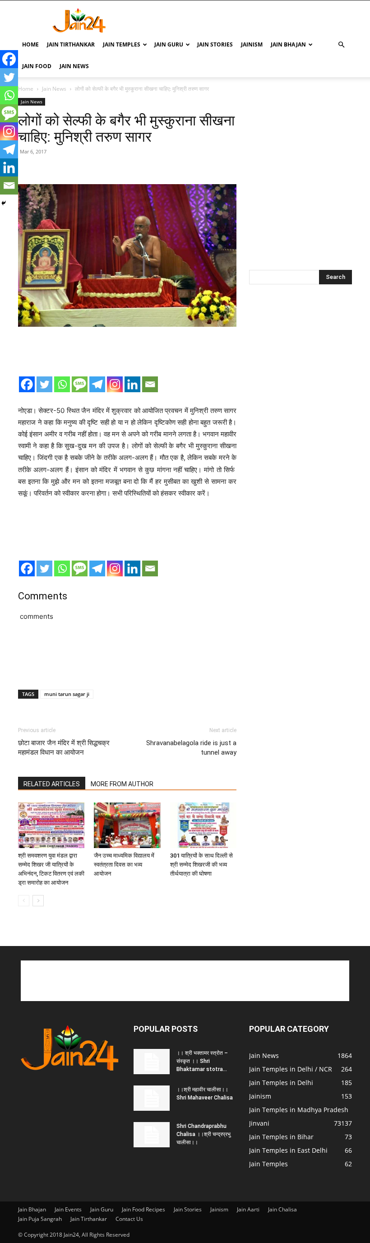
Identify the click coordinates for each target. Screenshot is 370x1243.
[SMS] (80, 384)
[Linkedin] (132, 384)
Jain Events (68, 1209)
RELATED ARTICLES (51, 784)
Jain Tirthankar (71, 44)
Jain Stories (215, 44)
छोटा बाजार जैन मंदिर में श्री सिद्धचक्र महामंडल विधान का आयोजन (64, 747)
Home (30, 44)
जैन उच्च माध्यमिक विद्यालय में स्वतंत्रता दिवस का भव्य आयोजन (124, 864)
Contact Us (129, 1219)
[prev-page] (23, 900)
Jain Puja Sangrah (40, 1219)
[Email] (150, 384)
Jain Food (36, 66)
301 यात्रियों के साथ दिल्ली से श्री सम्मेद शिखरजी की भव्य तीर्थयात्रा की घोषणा (201, 864)
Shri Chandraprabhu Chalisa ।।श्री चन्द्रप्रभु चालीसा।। (203, 1134)
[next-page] (38, 900)
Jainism (252, 44)
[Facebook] (27, 384)
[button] (341, 45)
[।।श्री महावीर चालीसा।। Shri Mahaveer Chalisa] (152, 1098)
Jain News (74, 66)
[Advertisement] (246, 20)
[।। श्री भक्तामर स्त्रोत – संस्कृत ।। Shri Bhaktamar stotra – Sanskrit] (152, 1061)
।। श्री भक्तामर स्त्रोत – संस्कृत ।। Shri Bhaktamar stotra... (202, 1061)
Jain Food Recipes (143, 1209)
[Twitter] (44, 384)
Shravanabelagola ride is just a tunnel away (191, 747)
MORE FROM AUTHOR (122, 784)
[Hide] (3, 203)
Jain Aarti (248, 1209)
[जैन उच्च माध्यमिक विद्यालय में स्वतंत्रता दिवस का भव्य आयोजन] (127, 825)
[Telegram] (97, 384)
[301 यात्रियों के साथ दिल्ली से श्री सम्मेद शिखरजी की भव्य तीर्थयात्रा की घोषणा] (203, 825)
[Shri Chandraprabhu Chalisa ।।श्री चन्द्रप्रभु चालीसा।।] (152, 1134)
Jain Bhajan (288, 44)
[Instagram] (115, 384)
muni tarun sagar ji (66, 694)
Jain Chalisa (282, 1209)
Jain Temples (121, 44)
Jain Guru (168, 44)
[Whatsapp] (62, 384)
